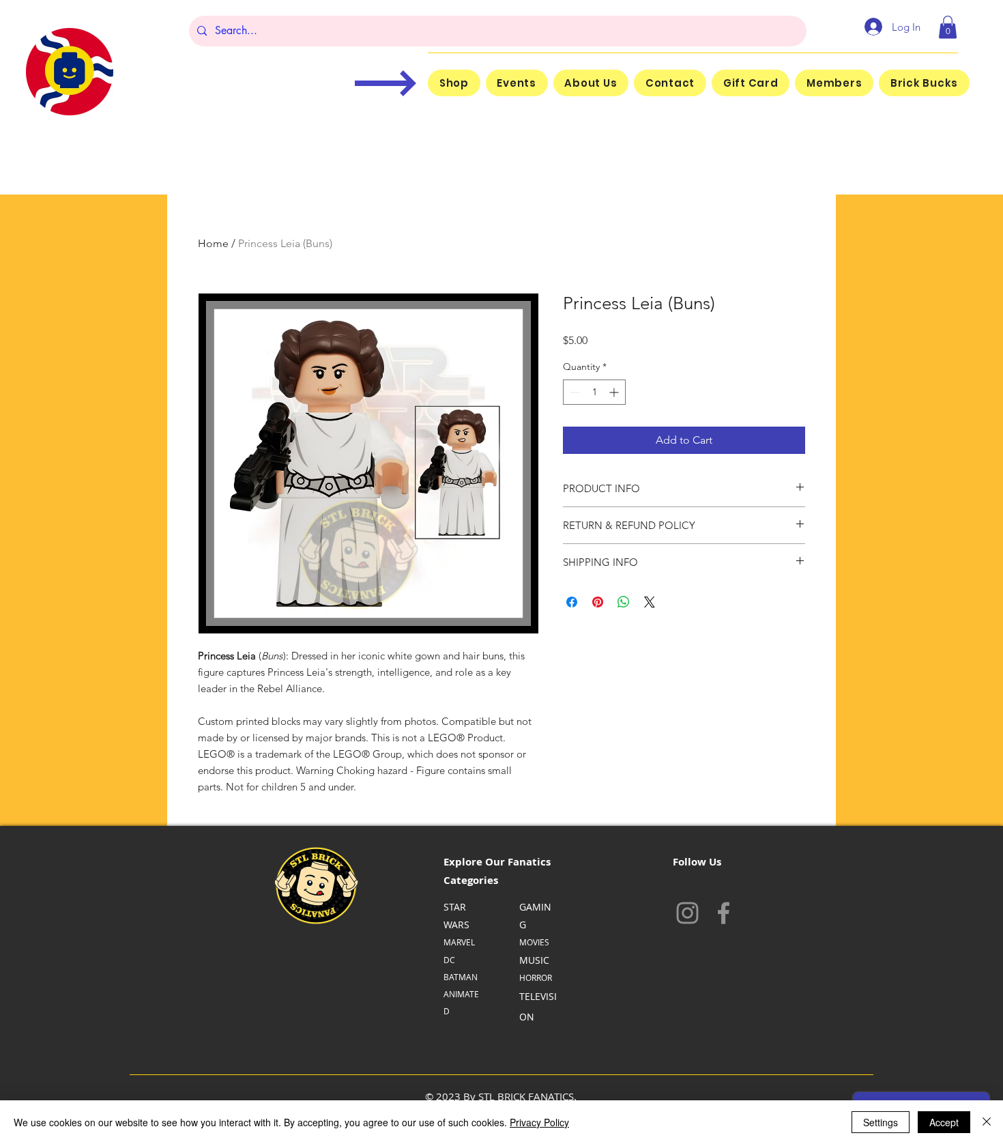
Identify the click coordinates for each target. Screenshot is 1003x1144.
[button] (947, 27)
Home (213, 243)
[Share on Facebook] (572, 602)
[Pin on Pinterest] (598, 602)
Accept (944, 1122)
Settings (880, 1122)
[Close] (986, 1122)
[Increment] (615, 392)
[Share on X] (649, 602)
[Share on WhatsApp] (623, 602)
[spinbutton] (594, 392)
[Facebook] (723, 913)
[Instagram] (687, 913)
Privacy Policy (539, 1122)
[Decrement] (573, 392)
